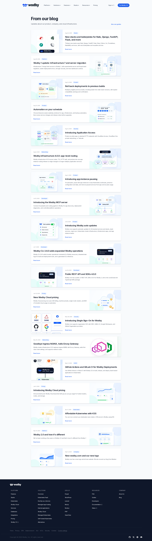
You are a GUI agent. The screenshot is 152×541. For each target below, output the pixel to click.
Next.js (67, 504)
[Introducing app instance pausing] (47, 182)
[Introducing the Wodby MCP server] (105, 205)
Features (13, 494)
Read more (68, 49)
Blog (120, 497)
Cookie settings (62, 530)
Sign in (110, 5)
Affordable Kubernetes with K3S (80, 413)
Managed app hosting (44, 504)
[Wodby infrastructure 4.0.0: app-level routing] (105, 159)
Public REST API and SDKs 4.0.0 (80, 274)
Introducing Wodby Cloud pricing (49, 390)
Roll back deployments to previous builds (85, 86)
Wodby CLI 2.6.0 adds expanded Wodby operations (58, 251)
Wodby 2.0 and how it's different (49, 434)
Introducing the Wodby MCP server (50, 202)
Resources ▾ (86, 5)
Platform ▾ (47, 5)
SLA (37, 530)
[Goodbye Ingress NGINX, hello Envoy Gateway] (105, 346)
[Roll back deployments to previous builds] (47, 89)
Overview (41, 494)
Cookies (53, 530)
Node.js (67, 508)
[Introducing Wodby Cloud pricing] (105, 393)
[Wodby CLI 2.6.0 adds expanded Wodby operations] (105, 254)
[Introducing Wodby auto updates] (47, 229)
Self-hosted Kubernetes (45, 518)
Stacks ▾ (76, 5)
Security (47, 530)
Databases (14, 511)
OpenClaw (68, 515)
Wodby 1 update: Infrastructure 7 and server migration (59, 63)
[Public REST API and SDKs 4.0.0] (47, 277)
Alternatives (41, 522)
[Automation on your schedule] (105, 112)
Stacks (13, 497)
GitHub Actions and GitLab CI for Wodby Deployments (91, 367)
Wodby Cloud (15, 504)
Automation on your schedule (47, 109)
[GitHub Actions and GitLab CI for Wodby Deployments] (47, 370)
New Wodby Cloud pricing (45, 297)
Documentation (96, 504)
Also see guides (116, 24)
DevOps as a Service (44, 501)
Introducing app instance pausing (81, 179)
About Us (121, 494)
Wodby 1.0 (14, 522)
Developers (95, 501)
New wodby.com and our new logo (82, 455)
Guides (94, 497)
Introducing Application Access (80, 132)
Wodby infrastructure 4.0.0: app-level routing (55, 156)
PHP (66, 511)
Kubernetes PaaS (43, 497)
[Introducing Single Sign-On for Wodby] (47, 323)
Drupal (67, 494)
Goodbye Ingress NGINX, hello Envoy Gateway (56, 344)
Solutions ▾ (57, 5)
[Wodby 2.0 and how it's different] (105, 436)
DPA (22, 530)
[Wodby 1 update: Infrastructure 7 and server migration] (105, 66)
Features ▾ (67, 5)
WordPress (68, 497)
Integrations (14, 515)
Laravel (67, 501)
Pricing (95, 5)
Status (94, 508)
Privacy (17, 530)
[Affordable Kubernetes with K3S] (47, 415)
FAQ (93, 494)
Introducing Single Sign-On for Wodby (83, 320)
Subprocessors (29, 530)
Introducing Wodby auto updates (81, 225)
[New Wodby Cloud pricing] (105, 300)
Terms (11, 530)
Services (13, 508)
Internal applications (43, 508)
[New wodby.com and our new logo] (47, 457)
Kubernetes (14, 501)
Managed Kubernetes (44, 515)
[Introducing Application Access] (47, 135)
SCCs (41, 530)
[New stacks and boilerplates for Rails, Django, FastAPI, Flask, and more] (47, 41)
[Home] (31, 5)
